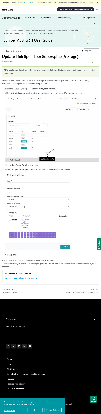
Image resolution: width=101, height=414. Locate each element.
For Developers (86, 17)
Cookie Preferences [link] (15, 389)
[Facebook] (8, 346)
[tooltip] (82, 51)
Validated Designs (65, 17)
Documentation (11, 17)
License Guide (30, 17)
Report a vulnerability (16, 384)
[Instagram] (19, 346)
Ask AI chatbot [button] (28, 2)
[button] (93, 399)
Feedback (11, 379)
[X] (13, 346)
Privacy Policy (9, 411)
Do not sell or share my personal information (26, 374)
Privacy (10, 359)
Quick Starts (46, 17)
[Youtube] (30, 346)
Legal (9, 364)
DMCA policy (12, 369)
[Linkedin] (24, 346)
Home (6, 31)
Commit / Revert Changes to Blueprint (20, 278)
